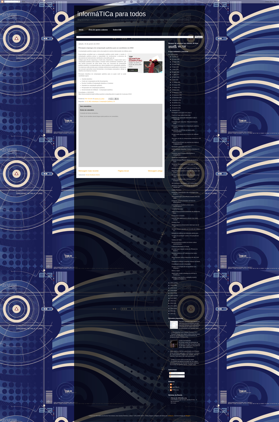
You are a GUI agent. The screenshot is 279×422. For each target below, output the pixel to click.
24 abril (174, 72)
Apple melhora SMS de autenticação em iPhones (184, 351)
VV (114, 101)
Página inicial (123, 171)
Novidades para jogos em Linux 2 (182, 112)
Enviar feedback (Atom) (93, 175)
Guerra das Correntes (178, 216)
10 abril (174, 77)
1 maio (174, 69)
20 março (175, 85)
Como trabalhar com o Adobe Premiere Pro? (184, 332)
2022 (172, 54)
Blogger (188, 416)
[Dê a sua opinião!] (112, 99)
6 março (174, 90)
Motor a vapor (176, 270)
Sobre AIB (117, 30)
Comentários (175, 376)
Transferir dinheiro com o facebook (189, 321)
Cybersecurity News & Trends (180, 246)
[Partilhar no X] (114, 99)
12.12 (86, 101)
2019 (172, 288)
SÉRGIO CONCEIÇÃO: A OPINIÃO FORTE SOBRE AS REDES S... (184, 278)
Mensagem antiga (155, 171)
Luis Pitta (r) (175, 387)
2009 (172, 311)
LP (173, 384)
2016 (172, 295)
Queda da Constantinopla (179, 157)
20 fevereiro (175, 95)
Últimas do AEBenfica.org (179, 398)
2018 (172, 290)
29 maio (174, 59)
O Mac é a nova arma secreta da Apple (182, 359)
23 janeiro (175, 105)
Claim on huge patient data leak (181, 115)
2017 (172, 293)
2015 (172, 298)
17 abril (174, 74)
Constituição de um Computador (181, 264)
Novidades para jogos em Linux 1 (182, 146)
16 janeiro (175, 108)
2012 (172, 303)
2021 (172, 283)
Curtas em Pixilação (185, 340)
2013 (172, 301)
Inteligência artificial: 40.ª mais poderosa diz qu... (186, 168)
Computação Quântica (106, 101)
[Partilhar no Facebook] (116, 99)
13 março (175, 87)
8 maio (174, 67)
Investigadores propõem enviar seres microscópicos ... (183, 205)
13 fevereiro (175, 97)
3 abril (174, 80)
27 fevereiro (175, 92)
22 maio (174, 62)
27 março (175, 82)
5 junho (174, 56)
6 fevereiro (175, 100)
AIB (90, 101)
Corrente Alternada (177, 209)
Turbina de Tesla (177, 240)
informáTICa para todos (111, 13)
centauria (170, 416)
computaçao (95, 101)
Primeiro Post (176, 222)
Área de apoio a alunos (98, 30)
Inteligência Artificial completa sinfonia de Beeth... (186, 261)
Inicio (81, 30)
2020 (172, 285)
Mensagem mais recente (88, 171)
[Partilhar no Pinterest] (118, 99)
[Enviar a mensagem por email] (109, 99)
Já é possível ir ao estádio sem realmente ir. (184, 183)
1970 (172, 313)
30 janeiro (175, 103)
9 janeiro (174, 110)
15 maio (174, 64)
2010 (172, 308)
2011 (172, 306)
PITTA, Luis (175, 390)
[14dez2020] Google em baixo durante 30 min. (183, 399)
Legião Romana (176, 190)
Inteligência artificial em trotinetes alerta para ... (185, 233)
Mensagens (174, 373)
